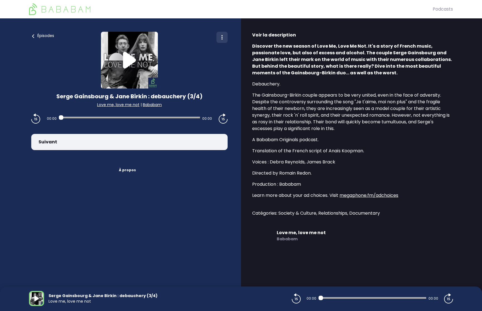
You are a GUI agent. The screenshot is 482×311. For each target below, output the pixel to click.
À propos (127, 170)
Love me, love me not (118, 104)
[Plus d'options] (222, 37)
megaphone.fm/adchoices (368, 195)
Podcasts (443, 9)
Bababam (152, 104)
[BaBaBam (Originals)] (231, 9)
